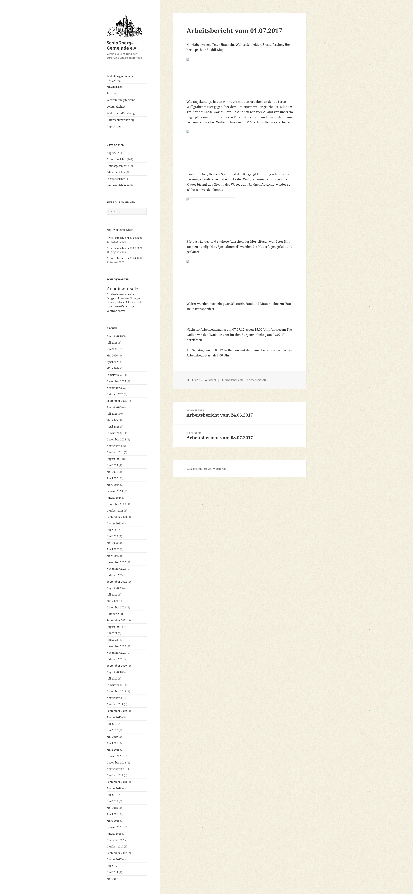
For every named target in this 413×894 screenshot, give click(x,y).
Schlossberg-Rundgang (121, 113)
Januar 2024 (114, 497)
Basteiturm (128, 294)
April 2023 (113, 549)
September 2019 (117, 711)
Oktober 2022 (115, 575)
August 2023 (114, 523)
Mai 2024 (112, 472)
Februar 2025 (115, 433)
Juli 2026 (112, 342)
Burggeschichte (115, 298)
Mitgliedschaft (115, 87)
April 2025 (113, 426)
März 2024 (113, 484)
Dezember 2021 (116, 607)
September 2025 (117, 401)
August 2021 (114, 627)
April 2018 (113, 814)
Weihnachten (116, 311)
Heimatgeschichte (118, 166)
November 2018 (116, 769)
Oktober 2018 (115, 775)
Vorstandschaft (116, 106)
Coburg (126, 298)
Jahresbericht (133, 302)
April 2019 (113, 743)
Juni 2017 (112, 872)
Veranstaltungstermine (121, 100)
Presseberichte (116, 179)
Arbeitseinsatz (123, 288)
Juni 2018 (112, 801)
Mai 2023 (112, 543)
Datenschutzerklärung (120, 120)
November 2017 (116, 840)
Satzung (111, 93)
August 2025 (114, 407)
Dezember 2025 (116, 381)
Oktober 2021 (115, 614)
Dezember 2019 (116, 691)
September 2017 (117, 853)
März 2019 (113, 749)
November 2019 (116, 698)
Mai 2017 (112, 879)
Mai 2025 (112, 420)
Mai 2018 (112, 808)
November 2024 (116, 446)
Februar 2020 (115, 685)
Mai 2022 (112, 601)
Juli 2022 (112, 594)
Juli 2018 (112, 795)
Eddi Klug (213, 380)
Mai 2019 (112, 736)
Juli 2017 (112, 866)
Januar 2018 (114, 833)
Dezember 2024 (116, 439)
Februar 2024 (115, 491)
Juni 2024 (112, 465)
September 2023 (117, 517)
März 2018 (113, 820)
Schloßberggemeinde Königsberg (120, 78)
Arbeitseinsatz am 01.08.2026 (124, 258)
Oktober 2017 (115, 846)
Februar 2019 (115, 756)
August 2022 (114, 588)
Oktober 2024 (115, 452)
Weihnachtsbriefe (118, 185)
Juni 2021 (112, 640)
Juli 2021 (112, 633)
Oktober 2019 (115, 704)
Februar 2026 (115, 375)
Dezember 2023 (116, 504)
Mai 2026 (112, 355)
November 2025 (116, 388)
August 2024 (114, 459)
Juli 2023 (112, 530)
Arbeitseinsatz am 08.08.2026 (124, 248)
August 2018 (114, 788)
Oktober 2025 (115, 394)
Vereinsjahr (129, 306)
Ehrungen (135, 298)
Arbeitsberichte (116, 159)
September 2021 (117, 620)
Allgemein (113, 153)
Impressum (114, 126)
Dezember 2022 (116, 562)
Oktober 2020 (115, 659)
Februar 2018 (115, 827)
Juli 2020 (112, 678)
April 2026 (113, 362)
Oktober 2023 (115, 510)
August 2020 (114, 672)
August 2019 (114, 717)
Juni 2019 (112, 730)
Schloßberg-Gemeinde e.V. (122, 45)
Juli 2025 (112, 413)
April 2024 (113, 478)
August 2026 (114, 336)
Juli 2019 (112, 724)
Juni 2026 (112, 349)
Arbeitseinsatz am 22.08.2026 (124, 238)
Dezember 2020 (116, 646)
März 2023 (113, 556)
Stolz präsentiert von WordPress (206, 469)
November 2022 (116, 568)
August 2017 (114, 859)
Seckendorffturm (114, 307)
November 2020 (116, 652)
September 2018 (117, 782)
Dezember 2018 (116, 762)
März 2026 (113, 368)
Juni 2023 (112, 536)
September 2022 (117, 581)
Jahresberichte (116, 172)
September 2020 (117, 665)
